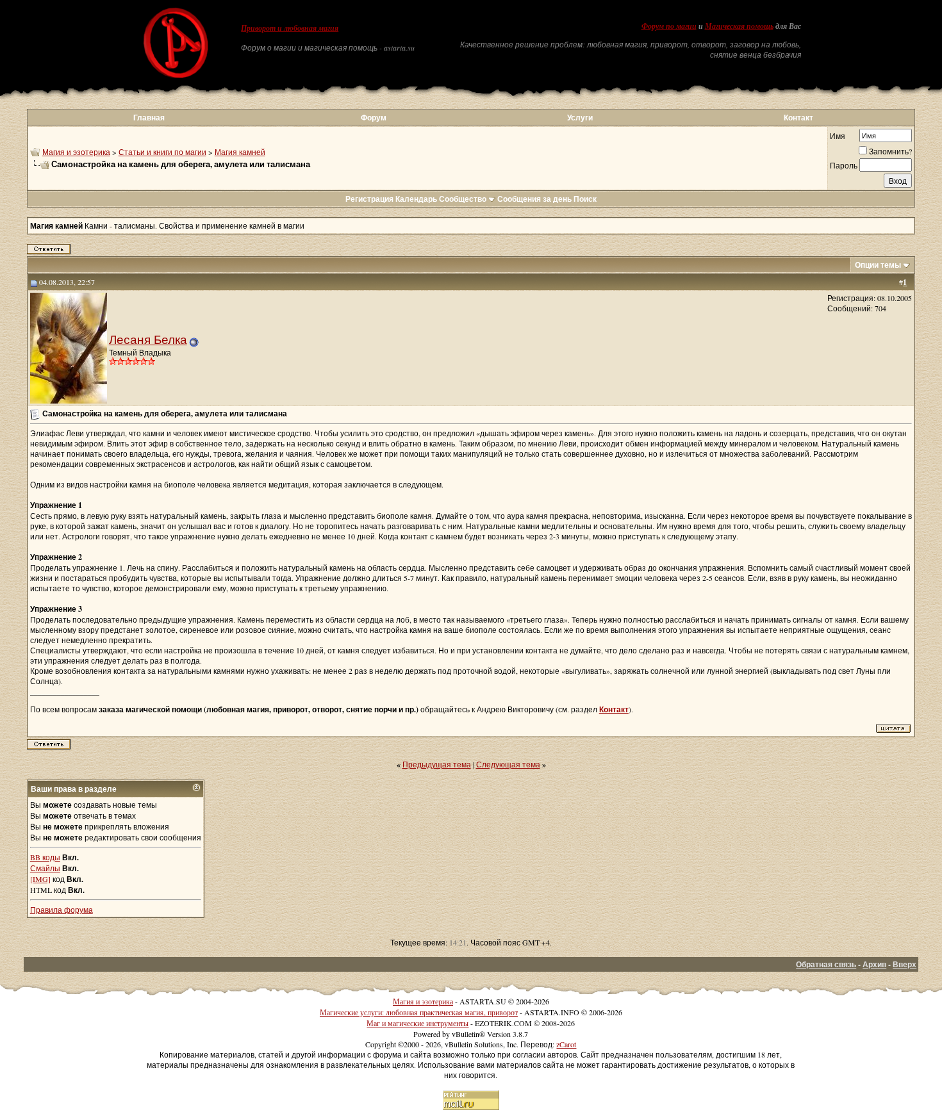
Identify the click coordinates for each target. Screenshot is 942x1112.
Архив (874, 964)
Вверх (904, 964)
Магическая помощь (739, 26)
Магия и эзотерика (76, 152)
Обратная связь (826, 964)
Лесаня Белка (148, 339)
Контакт (798, 117)
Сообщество (462, 198)
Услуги (580, 117)
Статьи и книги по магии (162, 152)
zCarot (566, 1044)
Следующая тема (508, 764)
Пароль (843, 165)
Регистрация (369, 198)
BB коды (45, 857)
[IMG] (40, 879)
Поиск (585, 198)
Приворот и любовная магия (289, 28)
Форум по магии (669, 26)
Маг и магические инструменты (417, 1023)
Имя (837, 136)
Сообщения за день (534, 198)
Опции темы (878, 264)
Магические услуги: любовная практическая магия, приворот (419, 1012)
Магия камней (240, 152)
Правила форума (61, 909)
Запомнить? (890, 151)
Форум (373, 117)
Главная (149, 117)
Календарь (416, 198)
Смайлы (45, 868)
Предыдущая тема (436, 764)
